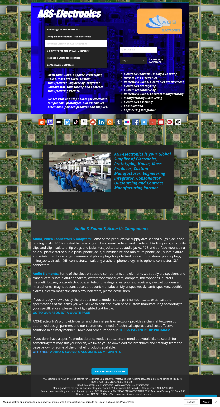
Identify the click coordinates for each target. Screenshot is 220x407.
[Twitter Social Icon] (144, 122)
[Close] (216, 401)
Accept (206, 401)
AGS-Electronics (69, 13)
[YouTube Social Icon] (161, 122)
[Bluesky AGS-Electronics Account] (67, 122)
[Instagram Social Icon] (178, 122)
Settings (191, 401)
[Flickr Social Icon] (127, 122)
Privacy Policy (127, 401)
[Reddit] (41, 122)
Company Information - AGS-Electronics (69, 36)
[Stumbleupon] (93, 122)
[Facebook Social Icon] (135, 122)
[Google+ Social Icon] (152, 122)
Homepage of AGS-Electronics (63, 29)
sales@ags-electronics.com (98, 384)
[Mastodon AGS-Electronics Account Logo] (50, 122)
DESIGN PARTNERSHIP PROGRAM (144, 330)
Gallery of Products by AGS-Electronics (68, 50)
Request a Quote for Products (63, 57)
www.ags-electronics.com (135, 384)
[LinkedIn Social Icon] (101, 122)
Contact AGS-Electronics (60, 64)
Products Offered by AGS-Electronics (67, 43)
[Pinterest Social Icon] (170, 122)
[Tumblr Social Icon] (118, 122)
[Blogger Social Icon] (110, 122)
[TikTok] (76, 122)
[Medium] (59, 122)
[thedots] (84, 122)
